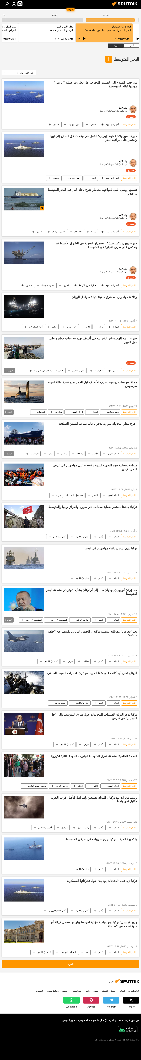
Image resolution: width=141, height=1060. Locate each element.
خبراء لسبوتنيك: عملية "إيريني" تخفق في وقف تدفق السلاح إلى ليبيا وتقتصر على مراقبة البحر (93, 138)
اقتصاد (105, 991)
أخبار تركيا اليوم (82, 537)
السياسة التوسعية (68, 952)
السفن (93, 124)
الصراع (66, 285)
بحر (50, 453)
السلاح (93, 178)
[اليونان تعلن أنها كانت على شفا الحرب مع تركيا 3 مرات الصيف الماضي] (24, 682)
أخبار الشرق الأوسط (87, 285)
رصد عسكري (113, 412)
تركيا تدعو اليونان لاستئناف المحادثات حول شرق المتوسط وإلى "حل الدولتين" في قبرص (94, 716)
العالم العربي (77, 412)
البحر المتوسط (126, 59)
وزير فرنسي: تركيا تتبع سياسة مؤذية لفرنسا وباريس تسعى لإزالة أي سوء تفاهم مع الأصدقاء (93, 924)
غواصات (58, 412)
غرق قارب (71, 327)
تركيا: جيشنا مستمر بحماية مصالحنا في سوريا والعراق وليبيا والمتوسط (92, 507)
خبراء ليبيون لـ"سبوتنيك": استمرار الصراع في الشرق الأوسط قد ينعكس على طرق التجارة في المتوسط (96, 245)
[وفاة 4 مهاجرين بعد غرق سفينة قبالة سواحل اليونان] (24, 306)
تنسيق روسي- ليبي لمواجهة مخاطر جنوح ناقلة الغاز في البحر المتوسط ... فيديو (92, 191)
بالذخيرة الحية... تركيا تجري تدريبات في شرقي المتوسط (101, 839)
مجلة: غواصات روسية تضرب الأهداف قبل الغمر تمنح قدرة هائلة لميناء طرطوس (92, 384)
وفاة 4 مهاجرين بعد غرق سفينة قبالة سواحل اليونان (104, 297)
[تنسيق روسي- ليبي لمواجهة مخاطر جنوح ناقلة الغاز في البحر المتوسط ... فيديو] (24, 199)
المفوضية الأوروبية (59, 620)
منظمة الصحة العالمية (37, 786)
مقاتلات (86, 661)
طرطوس (35, 453)
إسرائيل (64, 827)
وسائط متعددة (53, 991)
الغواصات (41, 412)
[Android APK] (127, 1030)
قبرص (70, 661)
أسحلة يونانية (60, 703)
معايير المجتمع (69, 1020)
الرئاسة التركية (82, 620)
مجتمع (64, 453)
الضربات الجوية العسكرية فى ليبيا (48, 370)
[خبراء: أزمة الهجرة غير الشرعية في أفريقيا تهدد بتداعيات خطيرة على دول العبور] (24, 348)
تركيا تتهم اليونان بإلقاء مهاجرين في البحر (111, 548)
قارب (87, 327)
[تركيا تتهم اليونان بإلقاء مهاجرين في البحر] (24, 558)
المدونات (39, 991)
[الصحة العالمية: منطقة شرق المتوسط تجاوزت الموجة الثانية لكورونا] (24, 765)
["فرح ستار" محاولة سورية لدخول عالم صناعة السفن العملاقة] (24, 433)
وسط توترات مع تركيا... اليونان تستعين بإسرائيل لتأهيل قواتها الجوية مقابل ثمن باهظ (94, 799)
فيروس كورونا (62, 786)
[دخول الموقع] (13, 3)
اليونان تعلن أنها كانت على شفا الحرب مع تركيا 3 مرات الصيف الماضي (92, 673)
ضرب (58, 495)
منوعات (79, 453)
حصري (56, 124)
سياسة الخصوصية (87, 1020)
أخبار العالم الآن (35, 327)
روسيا (93, 231)
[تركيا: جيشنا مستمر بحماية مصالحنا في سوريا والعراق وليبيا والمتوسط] (24, 516)
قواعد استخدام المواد (119, 1020)
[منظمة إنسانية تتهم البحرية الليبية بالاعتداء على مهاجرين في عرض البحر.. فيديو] (24, 475)
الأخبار (95, 412)
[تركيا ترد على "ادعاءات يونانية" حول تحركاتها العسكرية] (24, 890)
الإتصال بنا (102, 1020)
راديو (88, 991)
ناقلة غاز (78, 231)
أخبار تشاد (99, 370)
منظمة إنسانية (77, 495)
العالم (54, 327)
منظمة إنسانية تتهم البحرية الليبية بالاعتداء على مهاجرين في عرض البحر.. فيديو (95, 467)
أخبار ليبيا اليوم (112, 124)
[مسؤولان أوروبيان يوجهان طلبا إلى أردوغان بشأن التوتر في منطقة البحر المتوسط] (24, 599)
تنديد (87, 952)
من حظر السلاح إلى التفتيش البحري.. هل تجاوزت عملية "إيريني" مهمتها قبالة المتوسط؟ (95, 84)
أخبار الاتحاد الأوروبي (57, 910)
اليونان (116, 327)
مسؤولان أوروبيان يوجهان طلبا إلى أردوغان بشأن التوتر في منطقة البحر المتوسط (91, 591)
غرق (101, 327)
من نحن (135, 1020)
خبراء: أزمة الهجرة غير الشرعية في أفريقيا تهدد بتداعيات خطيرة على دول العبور (93, 340)
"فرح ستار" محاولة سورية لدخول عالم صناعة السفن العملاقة (98, 423)
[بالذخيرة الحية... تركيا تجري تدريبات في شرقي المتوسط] (24, 848)
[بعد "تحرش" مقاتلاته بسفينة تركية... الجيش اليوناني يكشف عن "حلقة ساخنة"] (24, 641)
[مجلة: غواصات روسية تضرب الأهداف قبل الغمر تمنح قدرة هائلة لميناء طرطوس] (24, 391)
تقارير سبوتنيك (74, 124)
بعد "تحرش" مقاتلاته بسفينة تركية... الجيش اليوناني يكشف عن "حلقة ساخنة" (92, 633)
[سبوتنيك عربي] (126, 6)
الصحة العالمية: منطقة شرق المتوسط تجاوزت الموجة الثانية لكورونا (94, 756)
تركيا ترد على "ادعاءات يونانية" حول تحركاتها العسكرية (102, 881)
